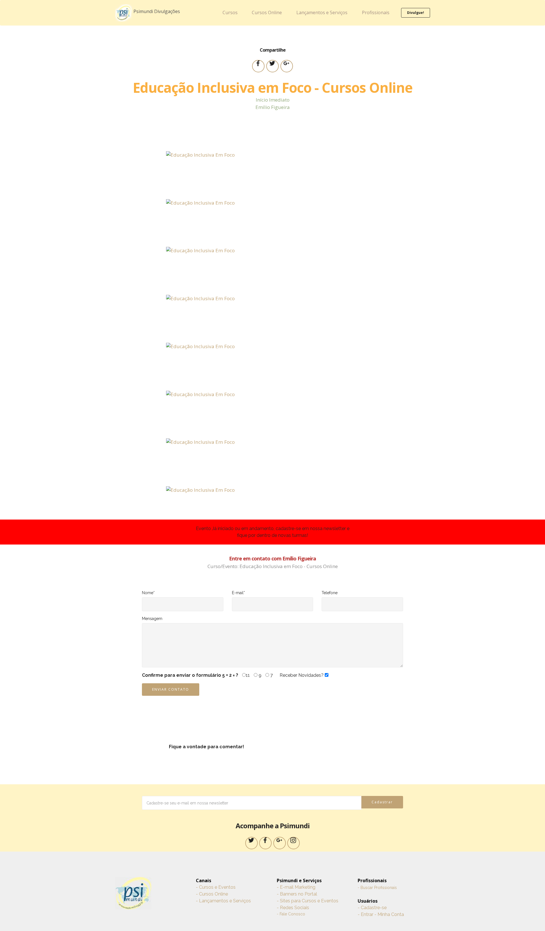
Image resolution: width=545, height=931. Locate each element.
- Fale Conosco (291, 914)
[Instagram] (293, 843)
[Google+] (279, 843)
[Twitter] (251, 843)
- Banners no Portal (297, 894)
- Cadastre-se (372, 907)
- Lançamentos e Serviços (223, 900)
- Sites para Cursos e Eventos (307, 900)
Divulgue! (415, 12)
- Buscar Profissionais (377, 887)
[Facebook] (265, 843)
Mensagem (152, 618)
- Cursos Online (212, 894)
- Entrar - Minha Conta (381, 914)
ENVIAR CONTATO (170, 689)
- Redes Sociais (293, 907)
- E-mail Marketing (296, 887)
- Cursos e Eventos (216, 887)
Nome (148, 592)
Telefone (330, 592)
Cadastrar (382, 802)
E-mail (238, 592)
